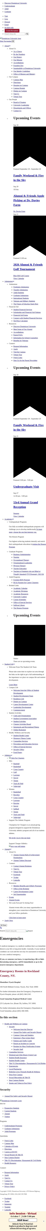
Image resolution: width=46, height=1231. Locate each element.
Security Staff (18, 1049)
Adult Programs (10, 1131)
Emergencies (13, 1066)
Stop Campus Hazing (16, 1080)
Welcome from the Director (23, 1029)
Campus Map (9, 1143)
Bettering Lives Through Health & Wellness (24, 1072)
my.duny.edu (9, 27)
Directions (8, 1149)
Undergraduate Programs (13, 1126)
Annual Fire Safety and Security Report (27, 1032)
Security (12, 1027)
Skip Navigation (6, 41)
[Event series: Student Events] (42, 169)
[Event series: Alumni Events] (20, 189)
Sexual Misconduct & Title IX (19, 1077)
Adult (6, 9)
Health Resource (10, 1163)
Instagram (7, 1204)
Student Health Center (17, 1060)
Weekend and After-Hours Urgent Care (23, 1055)
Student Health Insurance (18, 1058)
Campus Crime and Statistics (23, 1035)
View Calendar (18, 278)
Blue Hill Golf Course (21, 276)
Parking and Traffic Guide (22, 1041)
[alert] (29, 642)
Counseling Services (16, 1052)
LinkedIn (7, 1210)
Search (2, 931)
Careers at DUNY (10, 1152)
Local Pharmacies (15, 1069)
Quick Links (8, 1141)
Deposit (7, 22)
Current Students (10, 1111)
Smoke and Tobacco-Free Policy (20, 1083)
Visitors (7, 1117)
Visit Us (7, 1178)
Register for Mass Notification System (26, 1046)
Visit (6, 16)
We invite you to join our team (19, 838)
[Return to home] (10, 38)
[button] (13, 41)
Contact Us (8, 1181)
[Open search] (1, 928)
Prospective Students (11, 1108)
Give (6, 19)
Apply (6, 1175)
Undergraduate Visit (26, 486)
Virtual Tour (8, 1184)
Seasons (16, 513)
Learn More (13, 685)
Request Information (11, 1172)
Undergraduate (9, 6)
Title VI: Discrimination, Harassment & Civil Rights (27, 1063)
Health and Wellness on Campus (15, 1024)
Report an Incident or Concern (24, 1044)
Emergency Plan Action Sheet (23, 1038)
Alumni (7, 1114)
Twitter (6, 1201)
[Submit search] (27, 34)
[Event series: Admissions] (34, 480)
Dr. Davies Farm (19, 211)
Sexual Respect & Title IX (13, 1155)
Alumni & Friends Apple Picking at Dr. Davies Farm (28, 200)
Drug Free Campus (15, 1075)
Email (6, 25)
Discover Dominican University (15, 3)
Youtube (7, 1207)
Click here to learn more (17, 918)
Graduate (7, 12)
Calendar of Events (11, 1146)
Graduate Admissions (12, 1129)
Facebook (7, 1198)
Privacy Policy (9, 1186)
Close (4, 925)
